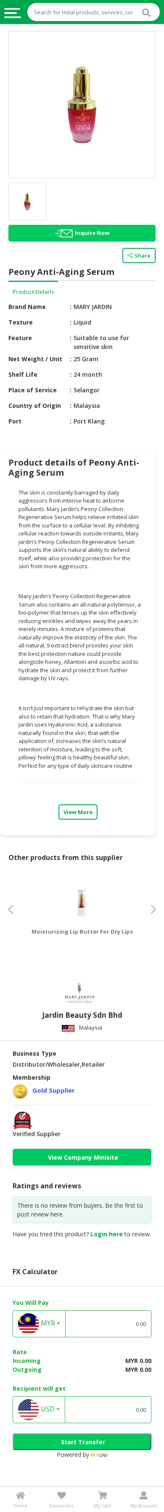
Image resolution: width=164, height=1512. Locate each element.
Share (143, 255)
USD (47, 1409)
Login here (106, 1234)
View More (78, 812)
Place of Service (32, 390)
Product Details (33, 291)
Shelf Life (22, 374)
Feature (20, 338)
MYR (47, 1323)
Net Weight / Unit (35, 359)
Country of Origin (34, 406)
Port (14, 421)
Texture (20, 322)
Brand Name (27, 307)
